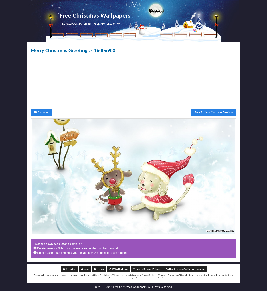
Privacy (100, 269)
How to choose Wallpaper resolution (187, 269)
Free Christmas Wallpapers (95, 16)
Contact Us (70, 269)
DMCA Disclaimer (119, 269)
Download (43, 112)
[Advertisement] (133, 81)
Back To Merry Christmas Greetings (214, 112)
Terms (86, 269)
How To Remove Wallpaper (148, 269)
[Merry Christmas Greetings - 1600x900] (133, 176)
